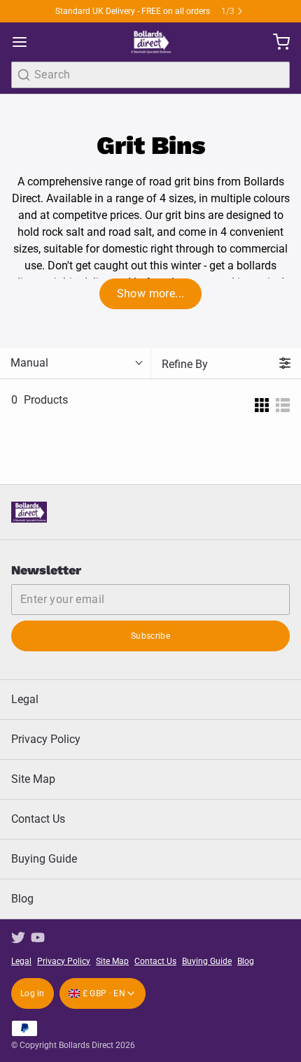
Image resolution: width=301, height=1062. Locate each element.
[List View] (283, 400)
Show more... (151, 293)
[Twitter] (18, 937)
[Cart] (276, 42)
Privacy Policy (45, 739)
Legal (24, 699)
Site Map (33, 779)
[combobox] (150, 75)
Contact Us (38, 819)
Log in (32, 993)
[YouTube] (38, 937)
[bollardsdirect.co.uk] (150, 42)
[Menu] (25, 42)
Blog (22, 898)
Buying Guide (44, 858)
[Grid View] (262, 400)
